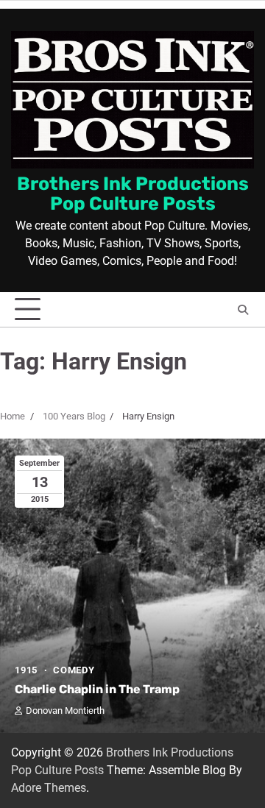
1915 (26, 670)
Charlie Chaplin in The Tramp (97, 689)
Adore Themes (48, 788)
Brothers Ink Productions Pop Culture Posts (133, 193)
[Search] (243, 310)
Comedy (74, 670)
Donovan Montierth (65, 710)
